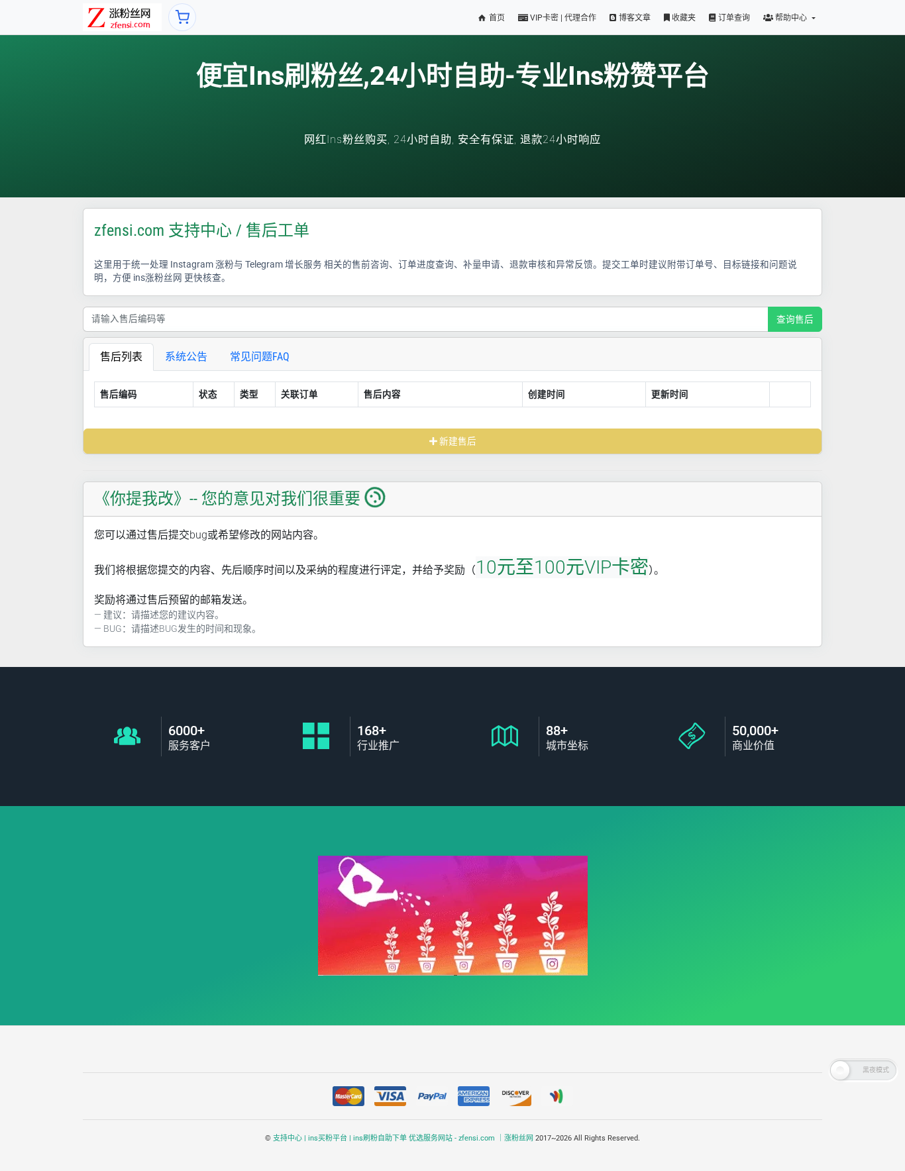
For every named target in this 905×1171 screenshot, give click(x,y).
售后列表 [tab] (121, 356)
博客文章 (634, 18)
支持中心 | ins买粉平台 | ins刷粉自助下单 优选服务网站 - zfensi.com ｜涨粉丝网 (403, 1138)
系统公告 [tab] (186, 356)
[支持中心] (122, 17)
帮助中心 (791, 18)
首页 (496, 18)
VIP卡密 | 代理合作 (562, 18)
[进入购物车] (182, 17)
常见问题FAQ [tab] (260, 356)
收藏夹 (683, 18)
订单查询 (733, 18)
